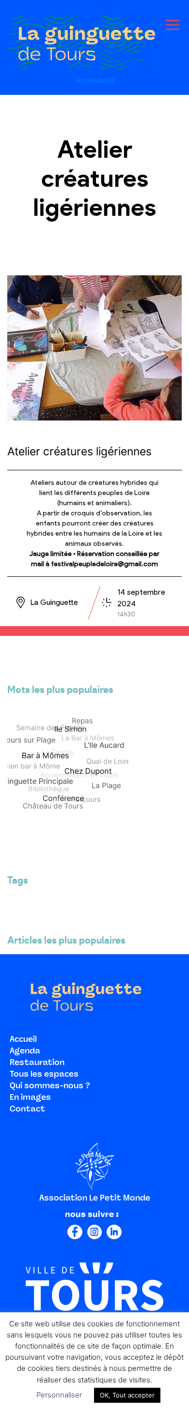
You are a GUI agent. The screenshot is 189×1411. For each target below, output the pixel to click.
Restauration (37, 1063)
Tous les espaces (44, 1075)
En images (30, 1098)
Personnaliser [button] (59, 1394)
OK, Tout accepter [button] (127, 1395)
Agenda (25, 1051)
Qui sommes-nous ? (50, 1086)
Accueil (23, 1040)
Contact (27, 1109)
